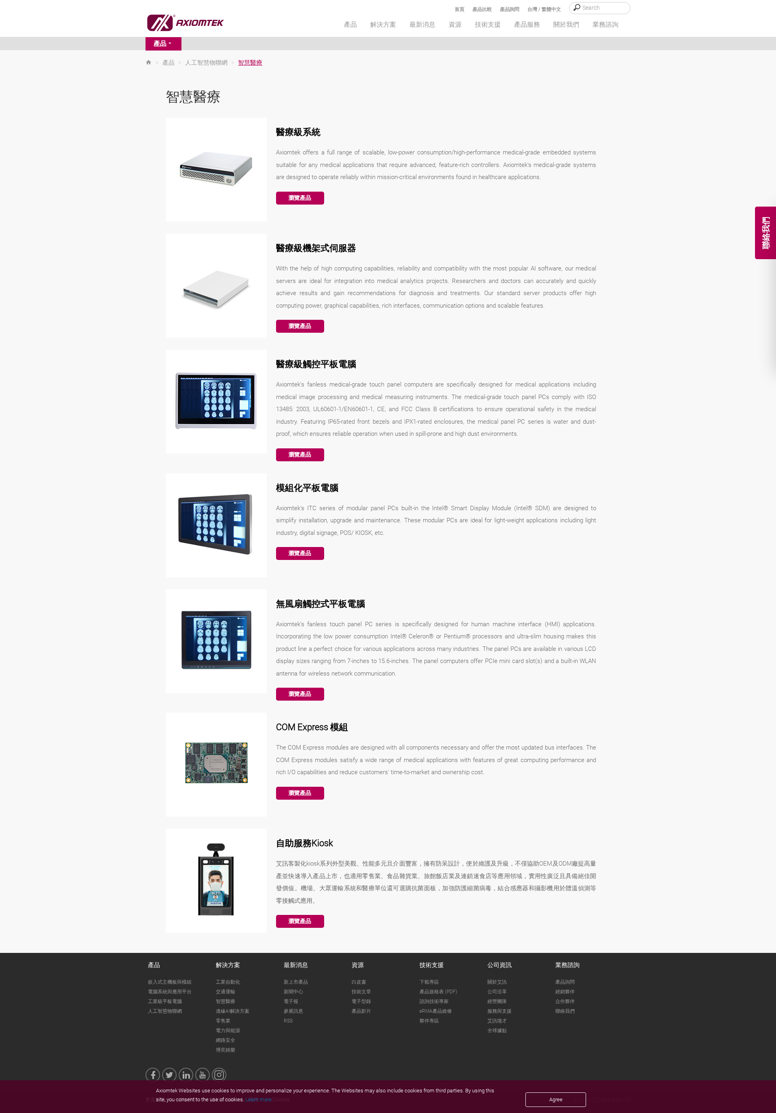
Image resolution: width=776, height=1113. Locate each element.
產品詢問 (509, 9)
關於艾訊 (497, 982)
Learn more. (259, 1099)
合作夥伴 (565, 1001)
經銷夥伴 (565, 992)
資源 (358, 965)
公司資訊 (499, 965)
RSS (288, 1021)
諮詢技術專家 (434, 1001)
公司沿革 (497, 992)
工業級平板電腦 (165, 1001)
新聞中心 (293, 992)
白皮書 (359, 982)
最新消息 (296, 965)
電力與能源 (228, 1030)
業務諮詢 (567, 965)
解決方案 (228, 965)
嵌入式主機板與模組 (170, 982)
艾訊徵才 (497, 1021)
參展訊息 (293, 1011)
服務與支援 (499, 1011)
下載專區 (429, 982)
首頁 (459, 9)
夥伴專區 (429, 1021)
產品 (160, 43)
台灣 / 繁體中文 (544, 9)
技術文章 (361, 992)
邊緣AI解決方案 (232, 1011)
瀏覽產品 (300, 197)
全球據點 (497, 1030)
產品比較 (482, 9)
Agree (556, 1099)
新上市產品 (296, 982)
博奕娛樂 (225, 1050)
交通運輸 (225, 992)
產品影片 (361, 1011)
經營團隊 (497, 1001)
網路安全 (225, 1040)
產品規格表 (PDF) (438, 992)
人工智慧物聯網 (206, 62)
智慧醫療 (225, 1001)
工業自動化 (228, 982)
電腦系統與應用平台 (170, 992)
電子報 (291, 1001)
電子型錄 (361, 1001)
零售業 (223, 1021)
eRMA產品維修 (436, 1011)
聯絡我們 (565, 1011)
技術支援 (432, 965)
